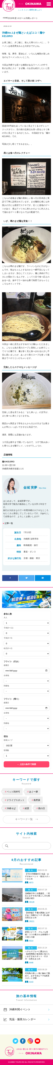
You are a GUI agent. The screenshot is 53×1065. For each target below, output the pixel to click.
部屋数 (6, 750)
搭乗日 (6, 665)
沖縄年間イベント (19, 1009)
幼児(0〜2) (8, 648)
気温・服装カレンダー (22, 1019)
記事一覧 (9, 523)
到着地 (6, 686)
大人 (5, 618)
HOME (5, 18)
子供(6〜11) (8, 628)
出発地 (6, 675)
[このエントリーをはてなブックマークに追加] (43, 578)
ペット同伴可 (13, 791)
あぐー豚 (33, 791)
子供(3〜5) (8, 638)
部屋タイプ (8, 740)
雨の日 (41, 808)
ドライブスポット (15, 800)
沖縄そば (11, 808)
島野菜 (37, 800)
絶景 (27, 808)
